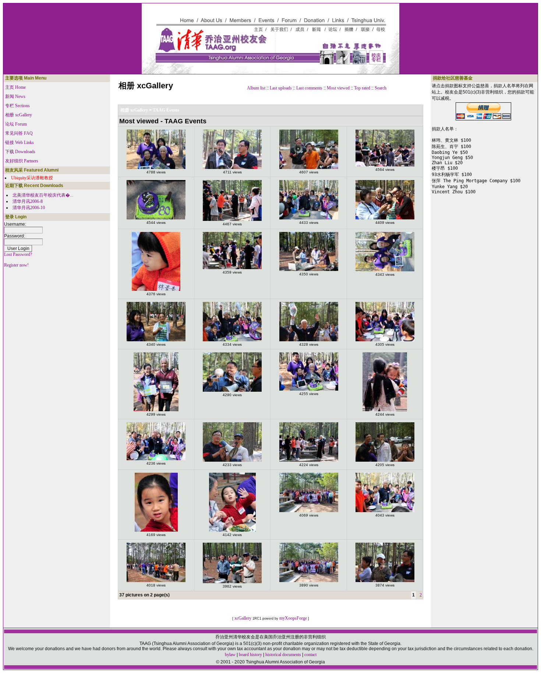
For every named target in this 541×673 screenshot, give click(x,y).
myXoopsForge (293, 618)
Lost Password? (18, 254)
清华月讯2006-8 (28, 201)
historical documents (283, 654)
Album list (256, 88)
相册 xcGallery (18, 114)
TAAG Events (166, 110)
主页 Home (15, 87)
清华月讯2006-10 (29, 207)
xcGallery (242, 618)
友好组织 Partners (21, 160)
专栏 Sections (17, 105)
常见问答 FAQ (19, 133)
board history (250, 654)
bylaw (230, 654)
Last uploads (281, 88)
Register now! (16, 265)
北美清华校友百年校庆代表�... (43, 195)
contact (310, 654)
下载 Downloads (20, 151)
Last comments (309, 88)
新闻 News (15, 96)
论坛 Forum (16, 124)
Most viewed (338, 88)
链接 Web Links (19, 142)
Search (380, 88)
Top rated (362, 88)
